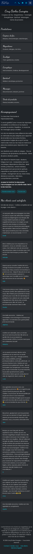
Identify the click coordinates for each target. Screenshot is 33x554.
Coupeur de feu (9, 35)
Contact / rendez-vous (11, 546)
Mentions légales (16, 548)
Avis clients (24, 546)
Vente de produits (10, 99)
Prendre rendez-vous (8, 191)
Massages (6, 88)
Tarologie (6, 56)
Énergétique (7, 67)
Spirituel (6, 78)
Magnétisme (7, 46)
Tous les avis (21, 191)
